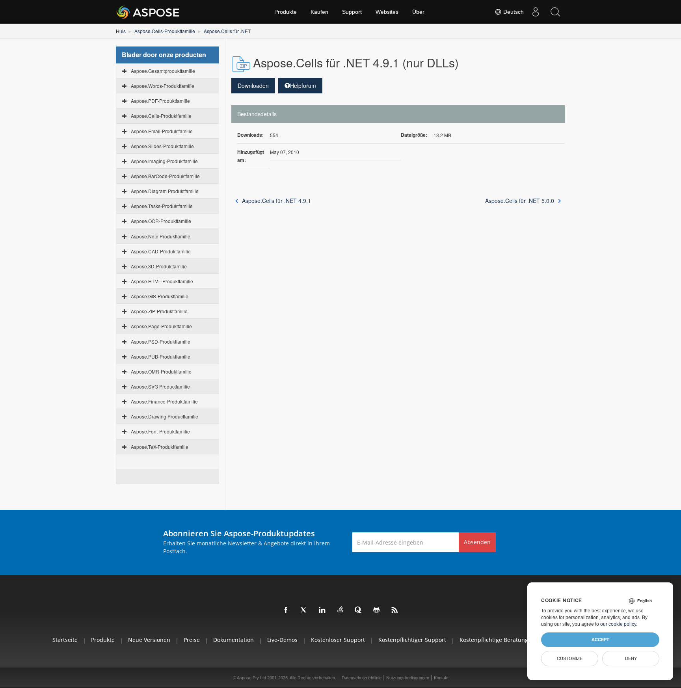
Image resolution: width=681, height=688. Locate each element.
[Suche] (555, 12)
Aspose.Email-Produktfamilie (162, 131)
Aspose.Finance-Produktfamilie (164, 401)
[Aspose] (148, 12)
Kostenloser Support (338, 639)
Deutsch (513, 12)
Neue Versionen (149, 639)
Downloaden (253, 85)
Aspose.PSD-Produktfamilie (160, 341)
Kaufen (319, 12)
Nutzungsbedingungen (407, 677)
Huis (121, 31)
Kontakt (441, 677)
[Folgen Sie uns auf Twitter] (304, 610)
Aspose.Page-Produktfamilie (161, 326)
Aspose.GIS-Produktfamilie (159, 296)
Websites (387, 12)
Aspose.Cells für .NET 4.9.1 (276, 201)
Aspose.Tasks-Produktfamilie (162, 206)
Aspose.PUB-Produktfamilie (160, 356)
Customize (569, 658)
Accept (600, 639)
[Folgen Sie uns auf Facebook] (286, 610)
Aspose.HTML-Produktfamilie (162, 281)
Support (352, 12)
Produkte (285, 12)
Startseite (65, 639)
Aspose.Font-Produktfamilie (160, 431)
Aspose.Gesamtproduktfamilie (163, 70)
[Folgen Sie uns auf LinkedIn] (322, 610)
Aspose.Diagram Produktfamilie (165, 191)
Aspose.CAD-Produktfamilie (161, 251)
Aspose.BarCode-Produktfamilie (165, 176)
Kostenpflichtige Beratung (494, 639)
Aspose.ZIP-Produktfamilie (159, 311)
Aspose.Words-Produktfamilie (162, 85)
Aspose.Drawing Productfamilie (164, 416)
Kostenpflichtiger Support (412, 639)
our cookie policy (618, 624)
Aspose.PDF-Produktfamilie (160, 100)
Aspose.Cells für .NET (227, 31)
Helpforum (303, 85)
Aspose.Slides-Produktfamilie (162, 146)
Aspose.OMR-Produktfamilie (161, 371)
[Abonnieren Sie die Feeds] (395, 610)
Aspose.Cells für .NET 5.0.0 (519, 201)
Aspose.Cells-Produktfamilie (164, 31)
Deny (631, 658)
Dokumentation (233, 639)
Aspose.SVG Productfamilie (160, 386)
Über (418, 12)
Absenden (477, 542)
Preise (192, 639)
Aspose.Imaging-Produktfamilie (164, 161)
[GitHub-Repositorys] (377, 610)
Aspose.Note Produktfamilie (160, 236)
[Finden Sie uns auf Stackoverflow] (340, 609)
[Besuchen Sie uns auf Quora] (359, 610)
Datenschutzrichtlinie (361, 677)
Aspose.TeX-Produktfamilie (159, 446)
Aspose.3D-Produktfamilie (159, 266)
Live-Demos (282, 639)
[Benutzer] (535, 12)
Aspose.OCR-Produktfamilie (161, 221)
